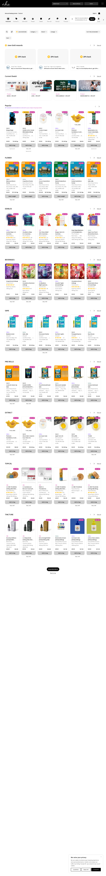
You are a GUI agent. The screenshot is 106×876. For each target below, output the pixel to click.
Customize (76, 869)
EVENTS (91, 3)
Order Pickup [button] (56, 3)
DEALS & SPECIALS (76, 3)
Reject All (86, 869)
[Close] (101, 857)
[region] (86, 864)
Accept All (96, 869)
